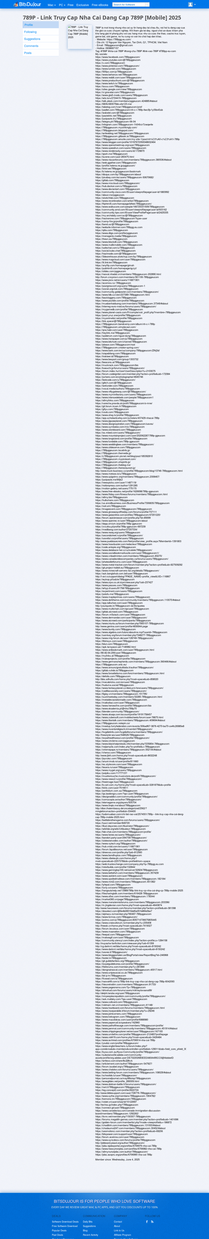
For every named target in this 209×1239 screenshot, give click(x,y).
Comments (31, 46)
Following (30, 32)
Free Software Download (65, 1226)
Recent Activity (90, 1234)
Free (70, 5)
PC (61, 5)
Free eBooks (100, 5)
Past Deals (57, 1234)
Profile (28, 25)
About (117, 1226)
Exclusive (82, 5)
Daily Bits (87, 1221)
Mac (50, 5)
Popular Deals (59, 1230)
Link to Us (119, 1230)
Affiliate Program (122, 1234)
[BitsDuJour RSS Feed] (152, 1222)
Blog (85, 1230)
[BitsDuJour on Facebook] (147, 1222)
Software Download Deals (65, 1221)
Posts (28, 53)
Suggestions (32, 39)
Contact (118, 1221)
